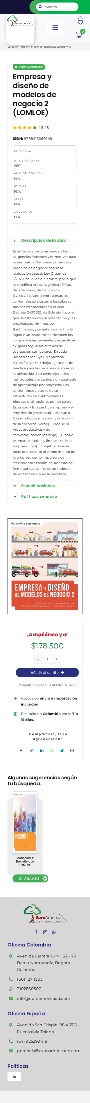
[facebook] (36, 932)
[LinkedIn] (42, 750)
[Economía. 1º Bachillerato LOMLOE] (25, 793)
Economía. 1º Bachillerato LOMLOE (25, 861)
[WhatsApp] (52, 750)
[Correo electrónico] (72, 750)
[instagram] (45, 932)
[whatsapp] (54, 932)
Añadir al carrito (44, 672)
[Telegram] (62, 750)
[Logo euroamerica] (20, 15)
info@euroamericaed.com (43, 998)
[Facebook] (21, 750)
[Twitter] (31, 750)
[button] (44, 240)
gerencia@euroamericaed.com (48, 1050)
